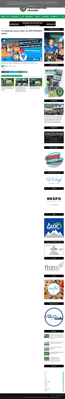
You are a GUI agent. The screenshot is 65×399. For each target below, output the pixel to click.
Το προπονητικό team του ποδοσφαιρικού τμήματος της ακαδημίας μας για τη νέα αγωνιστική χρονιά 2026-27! (55, 359)
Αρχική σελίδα (3, 28)
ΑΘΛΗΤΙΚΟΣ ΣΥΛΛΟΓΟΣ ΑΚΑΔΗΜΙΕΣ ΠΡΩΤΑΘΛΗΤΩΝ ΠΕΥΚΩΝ (12, 397)
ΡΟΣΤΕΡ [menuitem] (37, 16)
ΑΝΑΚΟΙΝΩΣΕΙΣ (54, 381)
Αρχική (53, 395)
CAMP (54, 372)
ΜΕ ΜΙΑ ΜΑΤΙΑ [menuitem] (15, 16)
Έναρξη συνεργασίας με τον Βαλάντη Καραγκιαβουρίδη (34, 88)
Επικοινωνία (62, 395)
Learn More (30, 6)
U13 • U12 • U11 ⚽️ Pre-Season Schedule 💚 (56, 348)
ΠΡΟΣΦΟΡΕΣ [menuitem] (54, 16)
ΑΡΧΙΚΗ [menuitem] (3, 16)
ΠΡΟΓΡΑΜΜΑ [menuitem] (45, 16)
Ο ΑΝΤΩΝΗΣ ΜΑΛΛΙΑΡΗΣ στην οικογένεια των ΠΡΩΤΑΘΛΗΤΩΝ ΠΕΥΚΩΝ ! (7, 88)
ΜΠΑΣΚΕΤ (7, 66)
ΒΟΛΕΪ (54, 383)
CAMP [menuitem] (22, 16)
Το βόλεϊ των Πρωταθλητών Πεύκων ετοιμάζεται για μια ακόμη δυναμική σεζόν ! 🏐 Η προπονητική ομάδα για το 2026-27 (57, 336)
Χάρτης (57, 395)
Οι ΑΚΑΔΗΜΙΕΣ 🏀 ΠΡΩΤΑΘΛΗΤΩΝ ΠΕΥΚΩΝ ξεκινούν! (57, 353)
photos (54, 377)
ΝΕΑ (11, 66)
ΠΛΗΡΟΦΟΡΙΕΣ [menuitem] (29, 16)
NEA (54, 374)
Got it (36, 6)
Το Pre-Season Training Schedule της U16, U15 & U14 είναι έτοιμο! (57, 343)
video (8, 28)
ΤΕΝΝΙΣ (54, 390)
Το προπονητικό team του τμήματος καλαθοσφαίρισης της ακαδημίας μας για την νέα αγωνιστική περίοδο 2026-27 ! (21, 89)
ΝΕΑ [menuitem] (8, 16)
